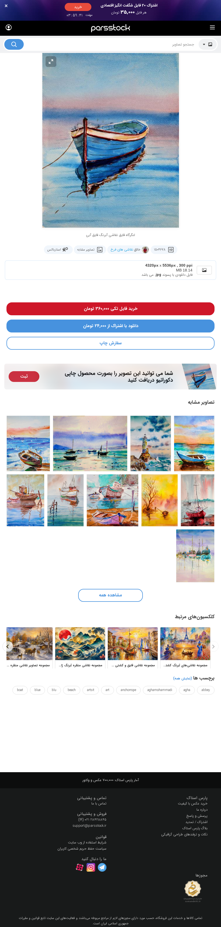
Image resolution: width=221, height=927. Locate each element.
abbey (206, 690)
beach (72, 690)
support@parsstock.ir (89, 826)
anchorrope (128, 690)
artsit (90, 690)
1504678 (159, 249)
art (107, 690)
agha (187, 690)
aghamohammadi (159, 690)
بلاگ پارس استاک (195, 828)
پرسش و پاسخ (197, 816)
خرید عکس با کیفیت (193, 803)
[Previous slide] (213, 646)
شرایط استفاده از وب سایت (87, 842)
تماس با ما (98, 803)
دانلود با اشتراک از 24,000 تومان (110, 326)
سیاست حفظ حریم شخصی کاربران (81, 848)
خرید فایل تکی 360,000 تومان (110, 308)
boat (20, 690)
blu (54, 690)
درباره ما (202, 810)
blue (37, 690)
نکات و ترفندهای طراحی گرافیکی (184, 834)
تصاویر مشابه (85, 249)
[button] (161, 798)
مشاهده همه (110, 595)
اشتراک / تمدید (196, 822)
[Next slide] (7, 646)
